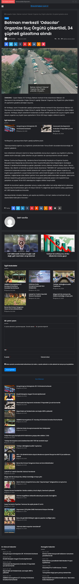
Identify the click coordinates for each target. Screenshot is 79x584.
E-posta (7, 357)
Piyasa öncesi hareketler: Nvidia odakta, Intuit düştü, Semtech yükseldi (29, 490)
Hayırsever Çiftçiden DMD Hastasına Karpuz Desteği (34, 509)
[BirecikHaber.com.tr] (39, 6)
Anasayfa (8, 14)
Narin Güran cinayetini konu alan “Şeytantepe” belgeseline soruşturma (41, 482)
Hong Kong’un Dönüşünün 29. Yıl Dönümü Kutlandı (33, 386)
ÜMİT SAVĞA (11, 39)
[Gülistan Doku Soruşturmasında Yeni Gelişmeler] (39, 276)
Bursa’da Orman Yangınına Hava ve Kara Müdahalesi (13, 308)
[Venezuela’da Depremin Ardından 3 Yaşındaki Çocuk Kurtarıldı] (46, 128)
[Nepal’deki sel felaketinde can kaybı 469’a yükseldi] (9, 413)
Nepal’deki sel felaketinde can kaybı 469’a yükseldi (34, 411)
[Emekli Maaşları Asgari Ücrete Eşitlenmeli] (9, 396)
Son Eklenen (39, 379)
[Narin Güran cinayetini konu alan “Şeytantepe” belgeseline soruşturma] (9, 484)
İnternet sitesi (45, 357)
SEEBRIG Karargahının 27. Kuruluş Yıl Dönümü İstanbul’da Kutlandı (13, 286)
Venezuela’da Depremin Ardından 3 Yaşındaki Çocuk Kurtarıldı (34, 1)
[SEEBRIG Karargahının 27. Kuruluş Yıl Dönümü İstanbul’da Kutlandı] (15, 276)
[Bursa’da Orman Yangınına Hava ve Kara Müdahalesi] (15, 299)
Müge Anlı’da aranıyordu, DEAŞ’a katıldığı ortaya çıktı (63, 295)
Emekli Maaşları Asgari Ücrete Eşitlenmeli (30, 394)
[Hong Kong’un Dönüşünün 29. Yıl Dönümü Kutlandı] (10, 128)
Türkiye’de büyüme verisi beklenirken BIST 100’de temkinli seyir (26, 441)
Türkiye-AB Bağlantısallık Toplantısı (62, 285)
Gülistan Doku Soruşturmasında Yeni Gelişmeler (36, 286)
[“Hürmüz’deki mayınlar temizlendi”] (9, 529)
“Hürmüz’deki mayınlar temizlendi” (28, 527)
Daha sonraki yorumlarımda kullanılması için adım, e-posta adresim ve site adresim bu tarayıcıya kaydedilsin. (40, 364)
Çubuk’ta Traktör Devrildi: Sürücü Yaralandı (38, 295)
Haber (14, 14)
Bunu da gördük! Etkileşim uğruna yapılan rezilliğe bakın (35, 518)
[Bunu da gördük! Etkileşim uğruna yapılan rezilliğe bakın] (9, 520)
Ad (5, 350)
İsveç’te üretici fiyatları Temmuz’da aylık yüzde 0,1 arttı (23, 504)
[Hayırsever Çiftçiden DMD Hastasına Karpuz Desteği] (9, 512)
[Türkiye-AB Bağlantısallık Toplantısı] (64, 276)
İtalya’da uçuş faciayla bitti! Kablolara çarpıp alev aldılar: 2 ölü (26, 436)
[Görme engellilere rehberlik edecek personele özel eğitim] (9, 498)
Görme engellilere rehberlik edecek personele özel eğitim (36, 496)
